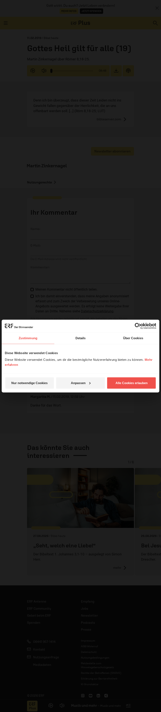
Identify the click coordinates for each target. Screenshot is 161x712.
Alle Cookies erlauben (132, 383)
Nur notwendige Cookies (29, 383)
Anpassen (78, 383)
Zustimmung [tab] (28, 338)
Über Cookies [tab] (133, 338)
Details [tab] (80, 338)
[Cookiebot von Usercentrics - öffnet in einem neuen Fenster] (137, 326)
